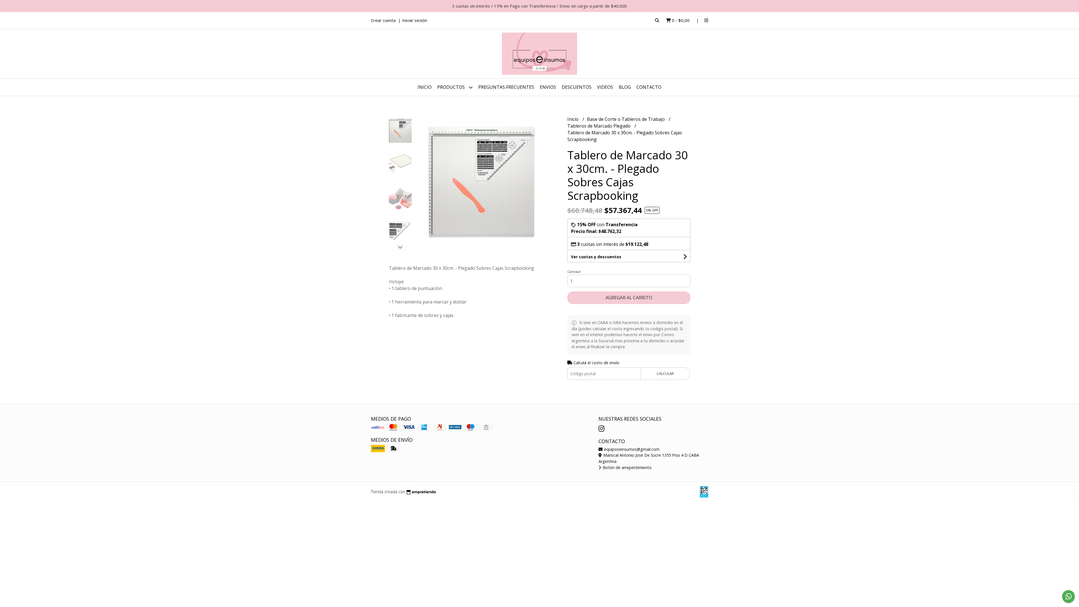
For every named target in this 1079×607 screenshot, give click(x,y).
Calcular (665, 373)
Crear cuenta (383, 20)
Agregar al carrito (629, 298)
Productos (451, 87)
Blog (625, 87)
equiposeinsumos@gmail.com (631, 449)
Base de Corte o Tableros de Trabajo (626, 119)
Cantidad (574, 271)
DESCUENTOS (576, 87)
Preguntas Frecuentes (506, 87)
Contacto (648, 87)
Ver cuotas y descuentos (596, 256)
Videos (605, 87)
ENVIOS (548, 87)
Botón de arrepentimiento (627, 467)
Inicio (425, 87)
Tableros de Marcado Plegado (599, 126)
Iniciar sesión (414, 20)
